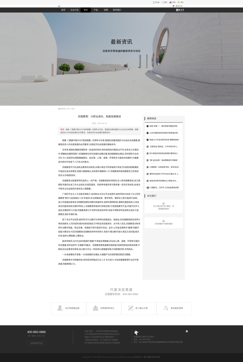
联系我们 (117, 10)
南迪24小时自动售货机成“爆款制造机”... (100, 337)
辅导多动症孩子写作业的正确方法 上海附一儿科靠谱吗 (164, 174)
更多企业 (179, 6)
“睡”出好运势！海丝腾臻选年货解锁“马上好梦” (164, 160)
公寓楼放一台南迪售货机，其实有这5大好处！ (164, 167)
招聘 (106, 10)
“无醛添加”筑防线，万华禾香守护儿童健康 (164, 147)
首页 (63, 10)
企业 (68, 109)
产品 (96, 10)
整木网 (62, 109)
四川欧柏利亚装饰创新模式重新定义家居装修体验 (164, 153)
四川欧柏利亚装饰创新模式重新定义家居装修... (103, 343)
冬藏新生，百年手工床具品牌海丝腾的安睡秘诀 (164, 188)
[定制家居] (59, 5)
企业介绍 (74, 10)
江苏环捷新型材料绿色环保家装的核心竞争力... (103, 334)
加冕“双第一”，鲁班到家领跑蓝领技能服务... (102, 331)
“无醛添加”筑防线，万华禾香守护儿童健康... (102, 340)
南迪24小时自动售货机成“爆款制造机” (163, 140)
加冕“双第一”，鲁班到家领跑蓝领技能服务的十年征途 (164, 126)
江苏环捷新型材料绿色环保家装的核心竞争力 (164, 133)
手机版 (157, 2)
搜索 (165, 2)
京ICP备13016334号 (152, 357)
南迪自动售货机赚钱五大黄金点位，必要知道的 (164, 181)
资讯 (86, 10)
